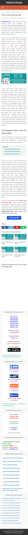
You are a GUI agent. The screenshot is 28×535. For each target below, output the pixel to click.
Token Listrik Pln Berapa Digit (14, 32)
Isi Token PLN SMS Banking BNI (11, 478)
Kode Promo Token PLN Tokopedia (12, 523)
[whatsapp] (23, 227)
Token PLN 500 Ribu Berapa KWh (12, 149)
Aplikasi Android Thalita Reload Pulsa (12, 461)
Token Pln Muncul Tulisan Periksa (7, 243)
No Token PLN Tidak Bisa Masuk (11, 485)
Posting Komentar (21, 18)
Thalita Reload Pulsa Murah (18, 531)
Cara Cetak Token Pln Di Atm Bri (20, 243)
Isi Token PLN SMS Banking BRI (11, 481)
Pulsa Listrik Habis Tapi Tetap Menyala (13, 458)
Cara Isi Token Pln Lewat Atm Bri (7, 255)
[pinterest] (17, 227)
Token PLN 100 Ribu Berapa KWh (12, 153)
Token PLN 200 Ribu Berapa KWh (12, 151)
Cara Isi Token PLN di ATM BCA (11, 518)
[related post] (7, 237)
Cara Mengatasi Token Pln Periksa (20, 255)
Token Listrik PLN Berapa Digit (10, 520)
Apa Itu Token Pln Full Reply (10, 464)
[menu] (2, 7)
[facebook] (5, 227)
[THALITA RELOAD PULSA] (14, 3)
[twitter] (11, 227)
